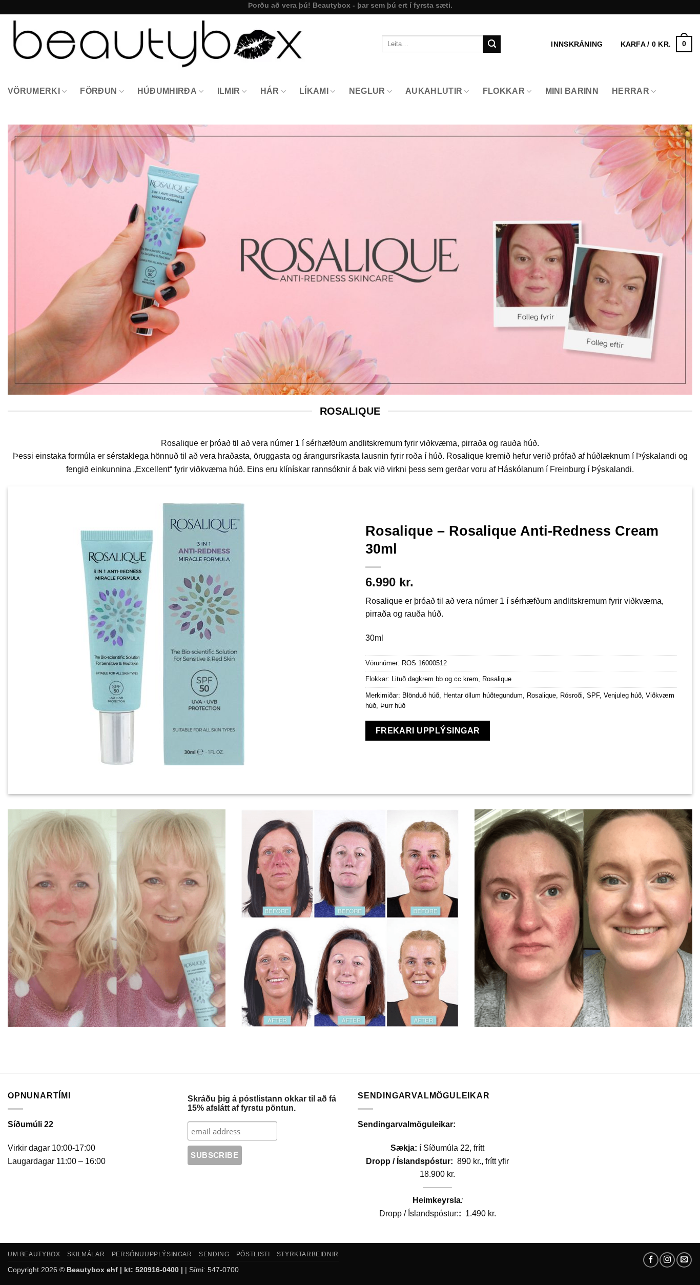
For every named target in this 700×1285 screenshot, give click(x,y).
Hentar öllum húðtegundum (483, 695)
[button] (656, 44)
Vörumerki (34, 91)
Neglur (367, 91)
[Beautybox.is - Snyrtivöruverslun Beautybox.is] (187, 43)
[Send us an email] (684, 1260)
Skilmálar (86, 1254)
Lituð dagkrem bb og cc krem (435, 679)
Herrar (630, 91)
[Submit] (492, 44)
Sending (214, 1254)
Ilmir (228, 91)
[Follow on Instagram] (667, 1260)
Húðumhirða (167, 91)
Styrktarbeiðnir (308, 1254)
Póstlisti (253, 1254)
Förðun (98, 91)
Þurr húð (392, 705)
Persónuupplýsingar (152, 1254)
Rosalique (496, 679)
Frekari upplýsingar (428, 730)
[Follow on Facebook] (650, 1260)
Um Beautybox (34, 1254)
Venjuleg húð (623, 695)
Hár (269, 91)
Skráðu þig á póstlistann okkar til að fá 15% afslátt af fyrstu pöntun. (262, 1103)
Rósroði (571, 695)
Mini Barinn (572, 91)
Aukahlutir (433, 91)
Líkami (313, 91)
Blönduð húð (420, 695)
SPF (593, 695)
